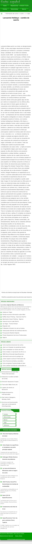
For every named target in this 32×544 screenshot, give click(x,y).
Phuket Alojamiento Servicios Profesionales (14, 335)
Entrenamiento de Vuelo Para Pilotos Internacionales (10, 372)
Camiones (6, 425)
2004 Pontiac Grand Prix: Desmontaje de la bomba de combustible (10, 484)
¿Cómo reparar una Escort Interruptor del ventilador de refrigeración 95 (13, 359)
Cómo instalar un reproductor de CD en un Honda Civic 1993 (14, 352)
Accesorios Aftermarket (6, 533)
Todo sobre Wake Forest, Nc (9, 384)
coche (22, 13)
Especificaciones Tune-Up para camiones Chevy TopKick (9, 520)
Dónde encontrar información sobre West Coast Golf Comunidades (13, 315)
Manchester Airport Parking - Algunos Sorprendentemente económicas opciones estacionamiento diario (14, 319)
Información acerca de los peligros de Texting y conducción (12, 357)
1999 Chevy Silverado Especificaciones (13, 354)
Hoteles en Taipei (7, 312)
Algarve (4, 337)
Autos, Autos (18, 536)
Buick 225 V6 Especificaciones (7, 496)
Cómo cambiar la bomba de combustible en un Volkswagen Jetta (14, 366)
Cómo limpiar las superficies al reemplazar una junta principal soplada (10, 447)
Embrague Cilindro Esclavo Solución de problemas (10, 458)
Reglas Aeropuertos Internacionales (7, 393)
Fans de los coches (19, 533)
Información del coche (12, 13)
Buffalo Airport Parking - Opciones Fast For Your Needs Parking (14, 317)
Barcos (24, 9)
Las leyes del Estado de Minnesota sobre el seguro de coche (9, 470)
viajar (28, 13)
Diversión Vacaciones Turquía (10, 381)
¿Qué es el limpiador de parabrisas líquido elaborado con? (14, 347)
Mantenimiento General (6, 536)
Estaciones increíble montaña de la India (10, 377)
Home (5, 5)
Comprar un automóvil (24, 5)
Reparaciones (14, 5)
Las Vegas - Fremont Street (10, 323)
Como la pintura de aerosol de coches (12, 345)
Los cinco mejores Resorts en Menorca (12, 305)
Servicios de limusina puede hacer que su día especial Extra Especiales (10, 404)
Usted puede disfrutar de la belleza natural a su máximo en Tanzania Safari (14, 331)
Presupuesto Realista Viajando (10, 333)
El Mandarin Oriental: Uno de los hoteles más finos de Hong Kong (13, 329)
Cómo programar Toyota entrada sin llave (13, 363)
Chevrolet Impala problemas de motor (10, 435)
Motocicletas (14, 9)
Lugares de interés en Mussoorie (8, 388)
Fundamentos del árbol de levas (9, 508)
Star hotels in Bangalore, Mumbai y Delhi (9, 398)
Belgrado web (6, 326)
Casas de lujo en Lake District (10, 321)
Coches (5, 9)
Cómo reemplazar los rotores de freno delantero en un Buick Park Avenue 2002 (13, 350)
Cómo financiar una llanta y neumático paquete (12, 361)
